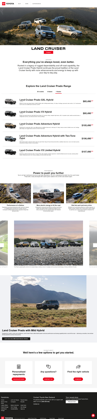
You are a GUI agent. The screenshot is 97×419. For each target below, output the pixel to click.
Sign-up (23, 409)
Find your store (72, 401)
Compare (48, 52)
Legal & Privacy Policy (32, 418)
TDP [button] (92, 100)
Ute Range (23, 407)
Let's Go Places (15, 400)
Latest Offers (4, 405)
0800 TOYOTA (41, 401)
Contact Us (36, 404)
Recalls (22, 401)
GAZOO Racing (43, 418)
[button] (93, 415)
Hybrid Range (4, 407)
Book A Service (15, 405)
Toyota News (24, 400)
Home (2, 400)
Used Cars (23, 405)
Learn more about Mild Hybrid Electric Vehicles (16, 338)
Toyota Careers (61, 418)
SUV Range (14, 407)
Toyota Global (52, 418)
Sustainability (14, 409)
